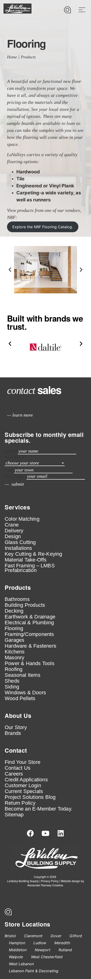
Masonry (14, 657)
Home (12, 57)
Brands (13, 733)
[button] (10, 270)
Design (13, 536)
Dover (56, 935)
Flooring (14, 628)
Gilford (76, 935)
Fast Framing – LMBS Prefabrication (30, 568)
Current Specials (24, 791)
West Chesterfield (47, 956)
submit (17, 484)
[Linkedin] (61, 833)
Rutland (65, 949)
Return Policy (20, 803)
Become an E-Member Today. (38, 809)
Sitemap (14, 814)
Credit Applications (26, 779)
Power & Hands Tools (29, 663)
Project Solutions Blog (30, 797)
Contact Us (17, 768)
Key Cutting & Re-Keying (33, 554)
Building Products (25, 605)
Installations (18, 548)
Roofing (13, 669)
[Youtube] (45, 833)
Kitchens (15, 651)
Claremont (33, 935)
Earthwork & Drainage (30, 616)
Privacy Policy (50, 881)
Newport (42, 949)
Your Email (16, 476)
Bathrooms (17, 599)
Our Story (16, 727)
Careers (14, 774)
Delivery (14, 530)
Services (17, 507)
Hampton (17, 942)
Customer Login (23, 785)
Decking (14, 611)
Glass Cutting (20, 542)
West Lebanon (21, 963)
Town (9, 470)
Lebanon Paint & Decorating (33, 970)
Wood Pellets (20, 698)
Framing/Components (29, 634)
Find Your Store (22, 762)
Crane (12, 525)
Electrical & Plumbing (29, 622)
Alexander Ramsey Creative (45, 885)
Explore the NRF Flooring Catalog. (42, 227)
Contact (16, 750)
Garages (14, 640)
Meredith (62, 942)
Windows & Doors (25, 692)
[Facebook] (30, 833)
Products (28, 57)
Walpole (16, 956)
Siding (12, 686)
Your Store (16, 457)
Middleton (18, 949)
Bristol (10, 935)
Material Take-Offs (26, 560)
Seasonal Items (22, 675)
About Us (18, 715)
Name (11, 451)
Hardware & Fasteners (30, 646)
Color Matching (22, 519)
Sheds (12, 681)
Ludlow (39, 942)
